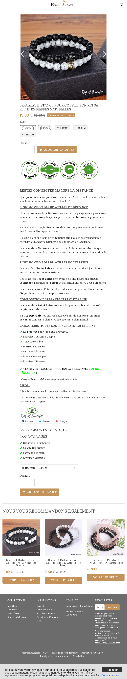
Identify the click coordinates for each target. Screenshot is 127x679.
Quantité (25, 143)
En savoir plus (110, 675)
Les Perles (12, 609)
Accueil (40, 606)
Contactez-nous (44, 609)
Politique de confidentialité (106, 627)
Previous (23, 53)
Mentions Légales (31, 652)
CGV (45, 652)
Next (104, 53)
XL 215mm (28, 134)
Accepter (112, 669)
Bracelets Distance (75, 391)
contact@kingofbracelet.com (80, 606)
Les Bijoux (12, 606)
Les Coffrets (13, 613)
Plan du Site (78, 656)
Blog (39, 620)
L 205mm (80, 127)
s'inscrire (112, 607)
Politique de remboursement (54, 656)
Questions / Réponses (47, 617)
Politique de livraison (92, 652)
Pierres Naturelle (33, 346)
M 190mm (62, 127)
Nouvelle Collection (16, 617)
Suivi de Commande (46, 613)
